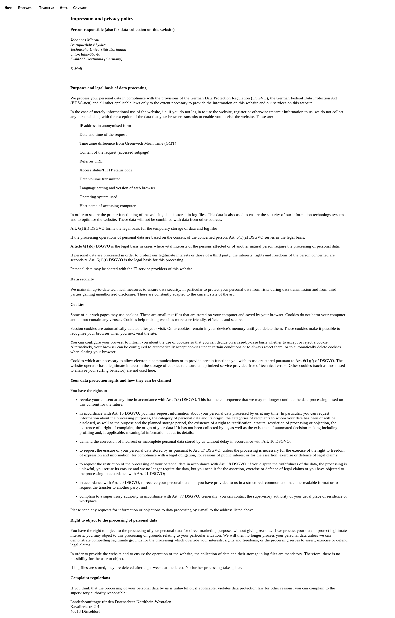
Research (25, 8)
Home (9, 8)
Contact (80, 8)
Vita (64, 8)
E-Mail (76, 68)
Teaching (46, 8)
